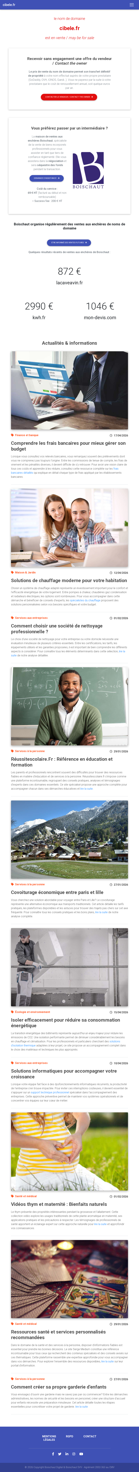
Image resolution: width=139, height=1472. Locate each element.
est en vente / (69, 38)
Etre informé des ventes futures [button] (67, 243)
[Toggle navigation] (131, 5)
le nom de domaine (69, 18)
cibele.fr (69, 28)
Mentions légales (49, 1438)
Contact (89, 1436)
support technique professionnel (50, 1092)
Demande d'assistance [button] (45, 178)
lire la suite (86, 788)
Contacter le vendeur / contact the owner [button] (67, 97)
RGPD (69, 1436)
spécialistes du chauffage (85, 600)
